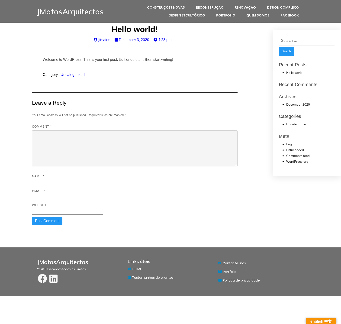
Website (40, 205)
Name (38, 176)
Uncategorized (73, 75)
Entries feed (295, 150)
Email (38, 190)
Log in (290, 144)
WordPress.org (297, 161)
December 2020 (298, 104)
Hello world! (294, 73)
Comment (42, 126)
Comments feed (298, 156)
